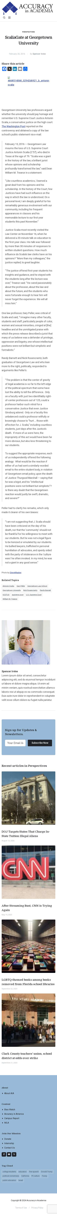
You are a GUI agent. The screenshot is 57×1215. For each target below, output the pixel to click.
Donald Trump (46, 1172)
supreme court (18, 595)
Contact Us (9, 1147)
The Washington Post (13, 126)
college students (9, 1172)
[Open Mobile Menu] (9, 17)
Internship (9, 1143)
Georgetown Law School (37, 586)
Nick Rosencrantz (30, 590)
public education (9, 1180)
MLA (6, 1122)
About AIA (9, 1093)
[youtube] (9, 1154)
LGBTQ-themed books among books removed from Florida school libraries (28, 982)
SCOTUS (6, 595)
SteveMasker (15, 572)
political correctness (11, 1176)
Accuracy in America (14, 1114)
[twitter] (14, 1154)
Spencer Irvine (39, 54)
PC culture (35, 1176)
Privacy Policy (37, 1208)
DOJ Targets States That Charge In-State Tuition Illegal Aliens (26, 834)
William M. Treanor (10, 599)
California (25, 1176)
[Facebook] (4, 1154)
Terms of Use (21, 1208)
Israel (21, 1180)
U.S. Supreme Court (34, 595)
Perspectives (28, 32)
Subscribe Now (40, 742)
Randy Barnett (45, 590)
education (23, 1172)
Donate (7, 1139)
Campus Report (11, 1118)
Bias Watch (9, 1109)
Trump (44, 1176)
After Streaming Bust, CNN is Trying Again (27, 908)
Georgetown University (12, 590)
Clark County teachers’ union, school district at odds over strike (27, 1056)
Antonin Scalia (8, 586)
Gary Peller (21, 586)
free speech (34, 1172)
